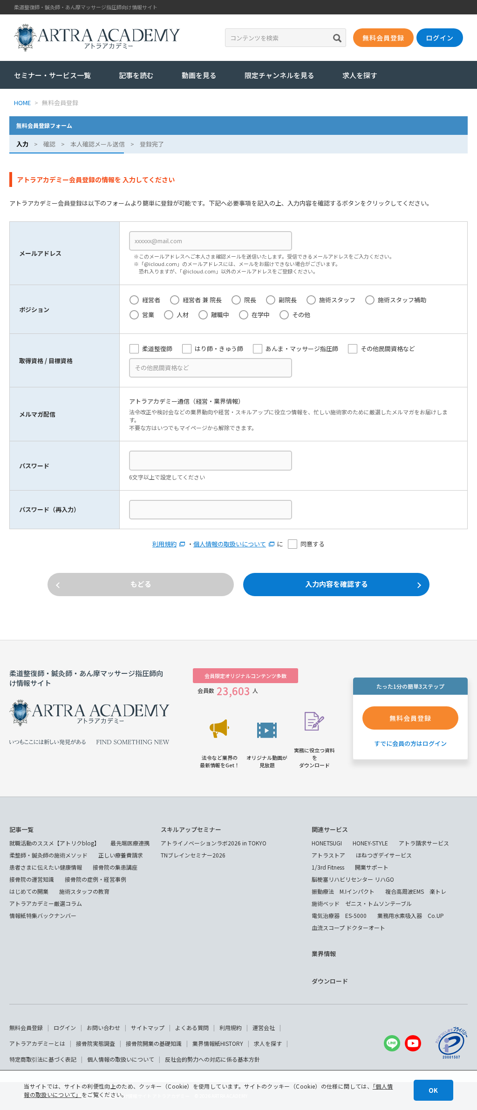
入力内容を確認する (336, 584)
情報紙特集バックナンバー (42, 915)
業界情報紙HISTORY (217, 1043)
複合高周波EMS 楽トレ (415, 891)
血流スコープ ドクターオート (348, 927)
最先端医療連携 (130, 843)
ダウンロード (330, 981)
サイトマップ (147, 1027)
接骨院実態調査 (95, 1043)
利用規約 (164, 543)
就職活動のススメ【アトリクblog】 (54, 843)
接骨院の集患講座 (115, 867)
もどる (140, 584)
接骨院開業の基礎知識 (154, 1043)
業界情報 (324, 953)
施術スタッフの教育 (84, 891)
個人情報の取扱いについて (229, 543)
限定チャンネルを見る (279, 75)
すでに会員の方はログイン (410, 743)
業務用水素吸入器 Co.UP (410, 915)
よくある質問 (192, 1027)
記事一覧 (21, 829)
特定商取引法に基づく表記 (42, 1059)
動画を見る (199, 75)
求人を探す (359, 75)
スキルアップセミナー (191, 829)
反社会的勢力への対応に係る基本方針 (212, 1059)
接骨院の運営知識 (31, 879)
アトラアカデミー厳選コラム (45, 903)
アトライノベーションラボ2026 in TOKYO (213, 843)
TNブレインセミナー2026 (193, 855)
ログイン (65, 1027)
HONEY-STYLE (370, 843)
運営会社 (263, 1027)
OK (433, 1090)
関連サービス (330, 829)
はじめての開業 (28, 891)
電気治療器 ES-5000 (339, 915)
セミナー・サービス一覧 (52, 75)
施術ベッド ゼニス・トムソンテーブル (362, 903)
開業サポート (371, 867)
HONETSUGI (327, 843)
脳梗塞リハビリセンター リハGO (353, 879)
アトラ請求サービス (424, 843)
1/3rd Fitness (328, 867)
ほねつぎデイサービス (384, 855)
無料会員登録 (26, 1027)
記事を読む (136, 75)
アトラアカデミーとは (37, 1043)
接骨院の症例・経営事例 (95, 879)
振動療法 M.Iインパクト (343, 891)
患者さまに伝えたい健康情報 (45, 867)
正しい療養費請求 (120, 855)
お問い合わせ (103, 1027)
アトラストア (328, 855)
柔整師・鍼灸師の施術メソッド (48, 855)
